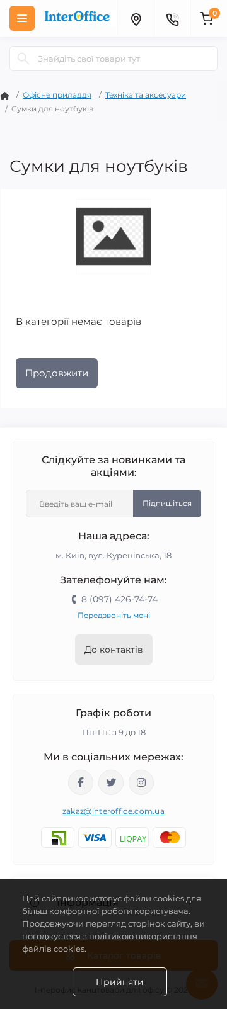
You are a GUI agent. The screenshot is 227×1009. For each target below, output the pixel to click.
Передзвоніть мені (114, 615)
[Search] (23, 58)
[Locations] (135, 18)
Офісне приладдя (57, 94)
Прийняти (120, 982)
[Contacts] (172, 18)
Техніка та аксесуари (145, 94)
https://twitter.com (111, 782)
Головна (4, 95)
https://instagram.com (141, 782)
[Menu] (22, 18)
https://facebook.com (80, 782)
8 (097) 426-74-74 (119, 599)
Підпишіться (167, 503)
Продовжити (56, 373)
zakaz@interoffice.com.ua (113, 811)
